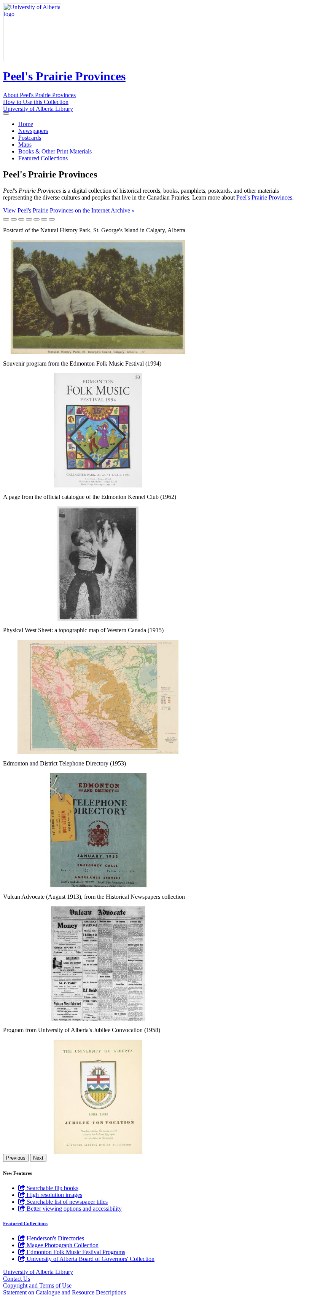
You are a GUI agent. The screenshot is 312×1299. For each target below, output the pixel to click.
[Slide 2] (14, 219)
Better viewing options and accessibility (73, 1208)
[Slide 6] (44, 219)
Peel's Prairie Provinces (64, 76)
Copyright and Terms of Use (37, 1285)
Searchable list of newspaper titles (66, 1201)
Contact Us (16, 1278)
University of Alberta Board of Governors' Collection (89, 1259)
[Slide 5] (36, 219)
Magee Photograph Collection (62, 1245)
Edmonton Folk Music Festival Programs (75, 1252)
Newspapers (33, 131)
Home (25, 124)
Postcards (29, 137)
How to (35, 102)
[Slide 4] (29, 219)
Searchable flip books (51, 1188)
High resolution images (53, 1195)
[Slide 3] (21, 219)
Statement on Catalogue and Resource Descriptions (64, 1292)
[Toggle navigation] (6, 113)
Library (38, 108)
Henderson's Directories (54, 1238)
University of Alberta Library (38, 1272)
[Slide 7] (52, 219)
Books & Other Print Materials (55, 151)
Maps (25, 144)
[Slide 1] (6, 219)
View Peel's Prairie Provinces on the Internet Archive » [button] (69, 210)
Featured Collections (43, 158)
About (39, 95)
